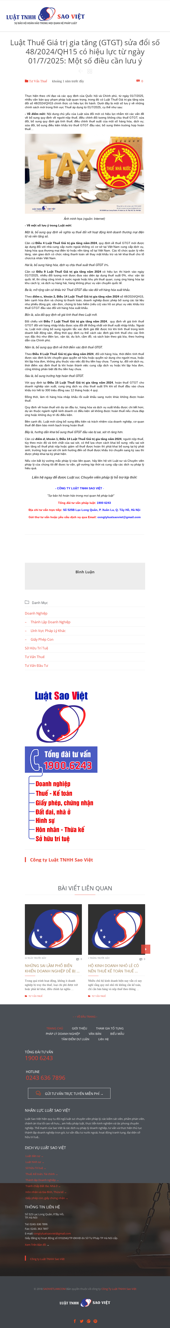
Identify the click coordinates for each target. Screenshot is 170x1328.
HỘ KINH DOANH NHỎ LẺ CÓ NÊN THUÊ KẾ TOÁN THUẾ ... (113, 968)
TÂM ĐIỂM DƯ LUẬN (75, 1039)
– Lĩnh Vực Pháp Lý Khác (45, 630)
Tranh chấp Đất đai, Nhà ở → (43, 1186)
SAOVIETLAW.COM (54, 1289)
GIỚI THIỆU (79, 1028)
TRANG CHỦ (54, 1028)
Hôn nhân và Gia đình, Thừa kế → (46, 1192)
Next (145, 949)
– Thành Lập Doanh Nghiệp (47, 622)
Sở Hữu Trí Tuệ (36, 648)
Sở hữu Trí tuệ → (36, 1168)
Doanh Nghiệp (36, 613)
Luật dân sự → (35, 1156)
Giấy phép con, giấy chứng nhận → (47, 1198)
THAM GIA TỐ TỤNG (110, 1028)
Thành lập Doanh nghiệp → (42, 1180)
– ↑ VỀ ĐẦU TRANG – (85, 1016)
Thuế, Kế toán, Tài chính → (42, 1174)
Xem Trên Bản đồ (35, 1245)
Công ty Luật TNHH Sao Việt (61, 860)
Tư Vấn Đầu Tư (36, 665)
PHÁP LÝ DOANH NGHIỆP (63, 1034)
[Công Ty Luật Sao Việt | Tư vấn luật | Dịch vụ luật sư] (45, 15)
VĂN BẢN (95, 1034)
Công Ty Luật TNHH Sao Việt (118, 1289)
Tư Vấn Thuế (36, 81)
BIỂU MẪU (117, 1034)
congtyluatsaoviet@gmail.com (52, 1233)
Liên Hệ (103, 1039)
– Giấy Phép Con (39, 639)
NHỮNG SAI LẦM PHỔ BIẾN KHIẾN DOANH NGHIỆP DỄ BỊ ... (52, 968)
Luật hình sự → (35, 1162)
